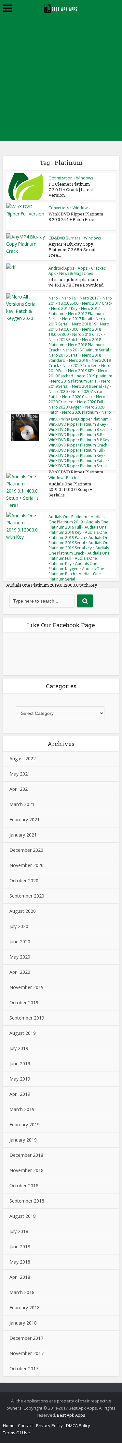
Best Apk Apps (71, 1415)
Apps (83, 268)
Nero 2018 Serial (63, 355)
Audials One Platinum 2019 (76, 519)
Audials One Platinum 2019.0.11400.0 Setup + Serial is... (70, 489)
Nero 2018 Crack (87, 334)
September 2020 (26, 896)
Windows (84, 178)
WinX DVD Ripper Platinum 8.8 (75, 434)
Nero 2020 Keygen (65, 407)
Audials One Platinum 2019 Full (78, 524)
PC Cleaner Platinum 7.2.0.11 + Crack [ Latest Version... (70, 189)
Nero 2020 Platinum (80, 412)
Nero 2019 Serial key (90, 386)
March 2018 (21, 1292)
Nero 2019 (78, 360)
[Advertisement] (61, 80)
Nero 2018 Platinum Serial (85, 350)
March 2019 (21, 1109)
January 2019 (23, 1140)
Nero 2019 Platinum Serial (74, 381)
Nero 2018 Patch (63, 339)
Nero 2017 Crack (97, 303)
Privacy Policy (49, 1425)
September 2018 (26, 1201)
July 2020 (18, 926)
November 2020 (26, 865)
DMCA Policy (78, 1425)
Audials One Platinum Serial (74, 576)
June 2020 (19, 941)
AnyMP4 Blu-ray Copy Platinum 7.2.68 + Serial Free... (71, 249)
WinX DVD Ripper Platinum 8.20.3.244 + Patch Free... (75, 216)
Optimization (60, 178)
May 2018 (19, 1262)
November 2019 (26, 987)
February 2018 (24, 1307)
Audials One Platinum (67, 517)
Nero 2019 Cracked (80, 365)
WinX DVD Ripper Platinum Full (75, 450)
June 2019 (19, 1063)
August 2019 (22, 1033)
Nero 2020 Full (90, 402)
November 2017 (26, 1353)
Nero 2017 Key (64, 308)
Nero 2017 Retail (77, 319)
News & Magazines (76, 273)
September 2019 (26, 1018)
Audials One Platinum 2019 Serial (79, 540)
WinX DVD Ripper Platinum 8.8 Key (78, 440)
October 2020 (23, 880)
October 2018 (23, 1185)
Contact (25, 1425)
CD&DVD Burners (64, 238)
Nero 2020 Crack (77, 396)
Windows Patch (62, 478)
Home (9, 1425)
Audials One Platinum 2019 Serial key (79, 545)
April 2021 (19, 789)
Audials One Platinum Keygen (72, 566)
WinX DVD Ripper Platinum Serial (77, 466)
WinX (53, 419)
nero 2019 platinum (94, 376)
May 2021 (19, 774)
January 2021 (23, 835)
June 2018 (19, 1246)
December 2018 (26, 1155)
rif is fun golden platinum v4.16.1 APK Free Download (75, 282)
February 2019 (24, 1124)
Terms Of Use (16, 1433)
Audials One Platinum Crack (78, 550)
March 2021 (21, 804)
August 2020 (22, 911)
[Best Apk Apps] (61, 7)
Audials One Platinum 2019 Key (77, 529)
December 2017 (26, 1338)
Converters (58, 208)
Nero (53, 298)
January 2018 (23, 1323)
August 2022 (22, 758)
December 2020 (26, 850)
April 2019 (19, 1094)
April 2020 (19, 972)
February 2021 (24, 819)
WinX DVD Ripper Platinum (85, 419)
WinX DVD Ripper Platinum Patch (77, 460)
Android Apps (61, 268)
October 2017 (23, 1368)
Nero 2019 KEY (81, 370)
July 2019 (18, 1048)
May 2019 (19, 1079)
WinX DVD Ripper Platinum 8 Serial (79, 429)
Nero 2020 (58, 391)
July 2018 (18, 1231)
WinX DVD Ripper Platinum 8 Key (77, 424)
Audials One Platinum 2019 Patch (77, 535)
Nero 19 (68, 298)
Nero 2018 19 (84, 324)
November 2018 (26, 1170)
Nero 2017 (89, 298)
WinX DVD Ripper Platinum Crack (77, 445)
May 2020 (19, 957)
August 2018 (22, 1216)
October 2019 (23, 1002)
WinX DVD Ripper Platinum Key (75, 455)
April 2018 (19, 1277)
